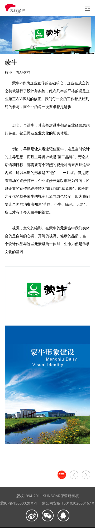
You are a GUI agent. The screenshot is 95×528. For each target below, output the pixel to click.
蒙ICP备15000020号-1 (18, 503)
